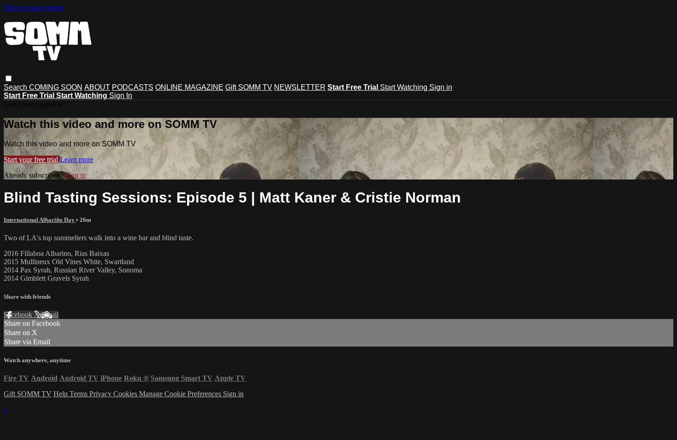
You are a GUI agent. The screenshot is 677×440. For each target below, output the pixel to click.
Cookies (126, 394)
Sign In (120, 95)
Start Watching (404, 87)
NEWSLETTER (300, 87)
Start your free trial (32, 159)
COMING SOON (55, 87)
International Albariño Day (40, 219)
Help (61, 394)
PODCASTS (132, 87)
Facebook (19, 314)
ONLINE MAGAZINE (189, 87)
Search (16, 87)
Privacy (101, 394)
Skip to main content (34, 8)
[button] (9, 78)
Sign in (440, 87)
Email (49, 314)
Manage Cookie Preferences (181, 394)
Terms (79, 394)
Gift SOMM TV (248, 87)
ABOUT (97, 87)
